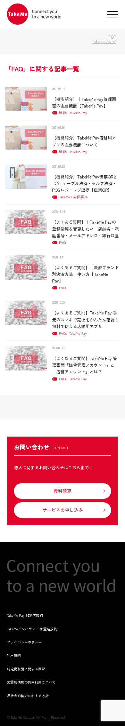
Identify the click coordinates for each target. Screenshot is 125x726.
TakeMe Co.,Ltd (22, 717)
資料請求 (62, 490)
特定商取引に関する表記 (26, 668)
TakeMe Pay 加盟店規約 (25, 615)
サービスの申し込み (62, 509)
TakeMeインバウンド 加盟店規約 (32, 628)
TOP (112, 37)
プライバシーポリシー (24, 642)
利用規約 (14, 655)
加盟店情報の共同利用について (31, 682)
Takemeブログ (104, 41)
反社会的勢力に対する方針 (28, 695)
